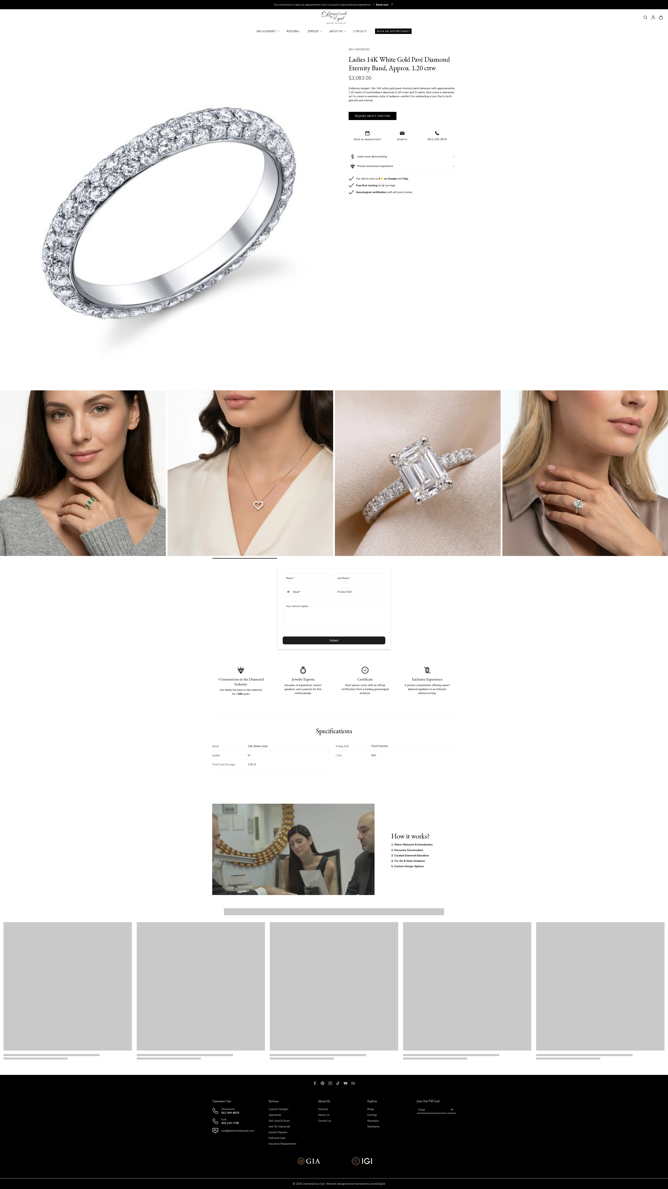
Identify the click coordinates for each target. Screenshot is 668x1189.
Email (422, 1109)
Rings (370, 1109)
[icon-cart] (661, 17)
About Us (323, 1115)
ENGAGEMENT (266, 31)
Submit (334, 640)
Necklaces (373, 1126)
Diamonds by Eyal (314, 1184)
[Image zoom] (168, 213)
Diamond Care (277, 1138)
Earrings (372, 1115)
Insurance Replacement (282, 1144)
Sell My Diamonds (279, 1126)
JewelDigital (378, 1184)
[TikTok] (338, 1083)
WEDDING (293, 31)
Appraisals (275, 1115)
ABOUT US (336, 31)
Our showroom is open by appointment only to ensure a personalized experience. (322, 4)
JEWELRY (313, 31)
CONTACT (360, 31)
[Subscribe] (451, 1109)
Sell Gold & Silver (279, 1120)
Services (323, 1109)
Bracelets (373, 1120)
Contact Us (324, 1120)
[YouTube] (345, 1083)
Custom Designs (278, 1109)
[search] (645, 17)
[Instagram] (330, 1083)
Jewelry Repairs (278, 1132)
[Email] (353, 1083)
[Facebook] (315, 1083)
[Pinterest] (322, 1083)
